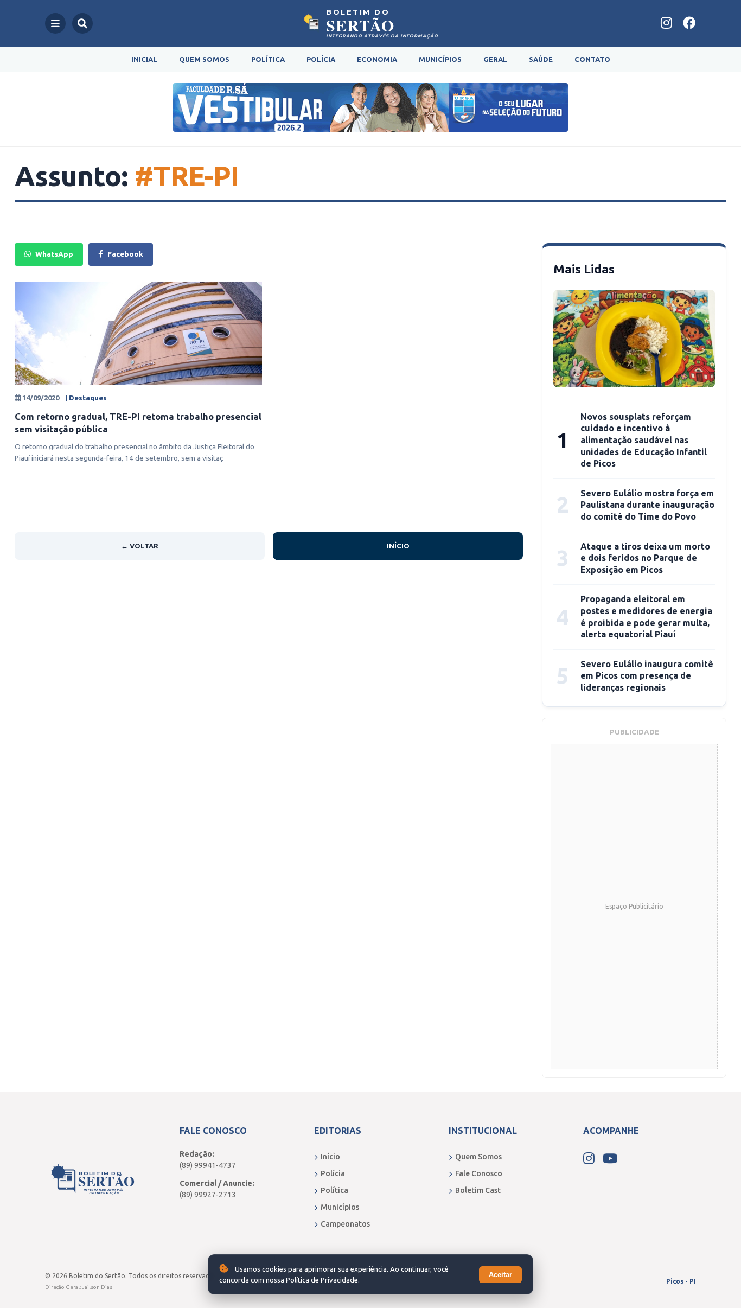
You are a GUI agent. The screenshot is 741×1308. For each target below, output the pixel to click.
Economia (377, 59)
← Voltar (139, 546)
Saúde (541, 59)
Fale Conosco (478, 1173)
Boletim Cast (478, 1190)
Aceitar (500, 1275)
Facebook (125, 254)
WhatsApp (54, 254)
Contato (592, 59)
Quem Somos (204, 59)
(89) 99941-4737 (208, 1165)
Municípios (440, 59)
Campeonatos (345, 1224)
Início (398, 546)
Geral (495, 59)
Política (268, 59)
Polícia (320, 59)
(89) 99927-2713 (208, 1194)
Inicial (144, 59)
